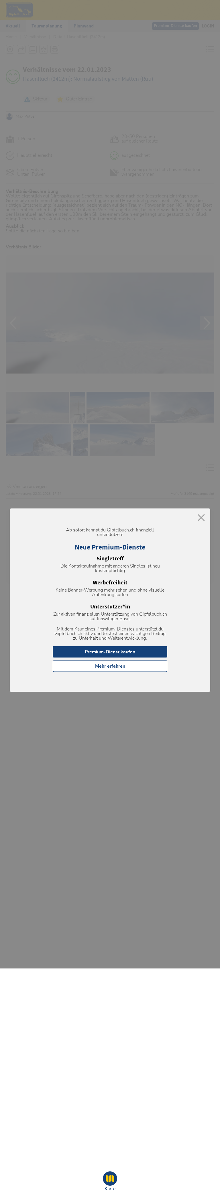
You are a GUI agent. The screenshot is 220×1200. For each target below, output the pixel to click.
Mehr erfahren (110, 666)
